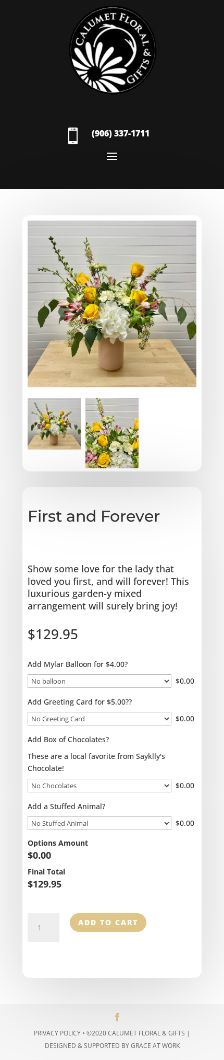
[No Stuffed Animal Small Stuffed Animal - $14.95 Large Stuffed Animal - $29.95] (99, 823)
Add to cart (108, 922)
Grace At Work (155, 1045)
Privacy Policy (57, 1033)
